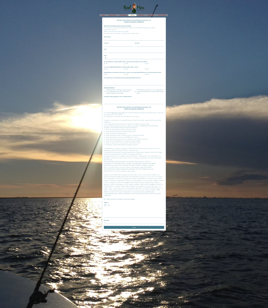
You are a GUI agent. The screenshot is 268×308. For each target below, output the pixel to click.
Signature (106, 202)
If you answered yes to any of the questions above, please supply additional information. (122, 77)
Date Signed (106, 220)
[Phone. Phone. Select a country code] (106, 58)
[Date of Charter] (105, 39)
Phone (105, 55)
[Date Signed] (105, 222)
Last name (137, 43)
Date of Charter (107, 36)
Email (105, 49)
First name (106, 43)
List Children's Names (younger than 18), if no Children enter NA (118, 96)
